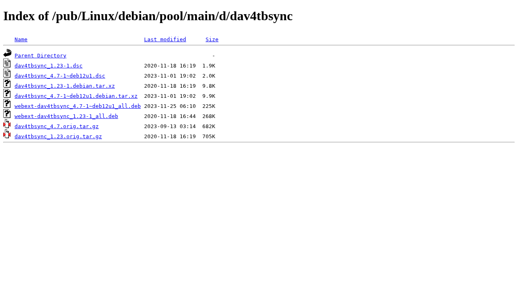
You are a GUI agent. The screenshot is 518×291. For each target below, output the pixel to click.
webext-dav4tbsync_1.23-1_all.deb (66, 116)
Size (212, 39)
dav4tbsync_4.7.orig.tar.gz (57, 126)
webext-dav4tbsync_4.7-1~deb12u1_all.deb (78, 106)
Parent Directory (40, 56)
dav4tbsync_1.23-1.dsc (49, 66)
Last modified (165, 39)
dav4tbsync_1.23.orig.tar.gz (58, 136)
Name (21, 39)
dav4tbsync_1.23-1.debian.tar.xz (65, 86)
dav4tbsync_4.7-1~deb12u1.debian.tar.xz (76, 96)
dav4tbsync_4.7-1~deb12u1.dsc (60, 76)
